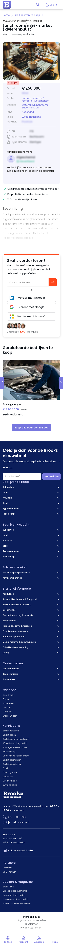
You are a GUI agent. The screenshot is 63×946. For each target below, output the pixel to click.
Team (6, 699)
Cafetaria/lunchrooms (35, 105)
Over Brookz (8, 695)
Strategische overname (15, 747)
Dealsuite (7, 867)
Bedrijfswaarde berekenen (16, 739)
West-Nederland (31, 116)
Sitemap (7, 711)
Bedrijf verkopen (11, 730)
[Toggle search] (38, 5)
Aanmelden (52, 476)
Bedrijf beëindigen (12, 759)
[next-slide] (61, 383)
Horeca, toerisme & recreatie (33, 99)
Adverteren (8, 703)
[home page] (7, 5)
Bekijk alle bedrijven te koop (31, 427)
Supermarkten (30, 107)
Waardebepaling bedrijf (15, 743)
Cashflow (8, 776)
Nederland (28, 112)
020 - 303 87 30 (17, 817)
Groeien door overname (15, 890)
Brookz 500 (8, 886)
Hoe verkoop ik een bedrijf (15, 899)
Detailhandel (41, 100)
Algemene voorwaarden (31, 920)
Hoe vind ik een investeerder (17, 903)
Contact (7, 707)
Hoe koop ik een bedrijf (14, 895)
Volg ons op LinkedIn (20, 850)
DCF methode (10, 780)
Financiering (9, 751)
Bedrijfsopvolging (12, 764)
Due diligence (10, 772)
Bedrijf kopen (9, 734)
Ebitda (6, 768)
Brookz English (10, 715)
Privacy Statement (31, 927)
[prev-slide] (2, 383)
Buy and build (10, 784)
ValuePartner (9, 871)
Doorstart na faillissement (16, 755)
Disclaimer (31, 923)
